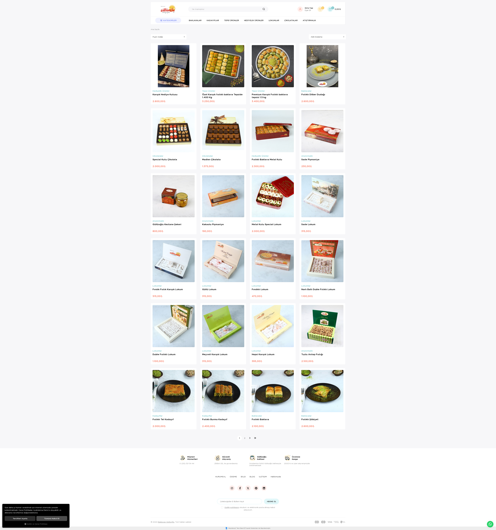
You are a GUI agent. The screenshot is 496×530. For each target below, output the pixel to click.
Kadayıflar (213, 20)
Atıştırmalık (307, 156)
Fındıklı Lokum (260, 289)
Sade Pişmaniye (310, 159)
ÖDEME (233, 476)
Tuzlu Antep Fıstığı (312, 354)
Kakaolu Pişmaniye (213, 224)
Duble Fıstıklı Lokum (164, 354)
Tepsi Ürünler (231, 20)
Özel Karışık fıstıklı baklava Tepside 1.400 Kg (222, 96)
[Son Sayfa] (255, 438)
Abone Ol (271, 501)
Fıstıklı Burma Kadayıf (214, 419)
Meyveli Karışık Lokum (214, 354)
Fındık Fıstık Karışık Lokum (168, 289)
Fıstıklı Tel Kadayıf (163, 419)
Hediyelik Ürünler (254, 20)
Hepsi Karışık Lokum (263, 354)
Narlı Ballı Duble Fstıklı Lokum (318, 289)
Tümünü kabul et (51, 518)
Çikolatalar (291, 20)
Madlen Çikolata (211, 159)
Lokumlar (274, 20)
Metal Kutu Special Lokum (266, 224)
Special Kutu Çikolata (165, 159)
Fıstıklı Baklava (260, 419)
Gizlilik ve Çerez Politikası (37, 524)
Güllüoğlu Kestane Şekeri (167, 224)
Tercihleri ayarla (20, 518)
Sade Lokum (308, 224)
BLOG (252, 476)
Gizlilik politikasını (231, 507)
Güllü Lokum (209, 289)
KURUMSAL (220, 476)
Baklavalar (195, 20)
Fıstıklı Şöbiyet (309, 419)
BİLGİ (243, 476)
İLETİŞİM (263, 476)
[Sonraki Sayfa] (249, 438)
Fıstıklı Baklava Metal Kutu (267, 159)
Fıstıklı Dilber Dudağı (313, 94)
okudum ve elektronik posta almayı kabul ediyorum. (249, 508)
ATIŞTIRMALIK (309, 20)
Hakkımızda (276, 476)
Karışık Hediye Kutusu (165, 94)
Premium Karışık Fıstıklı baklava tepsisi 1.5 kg (270, 96)
